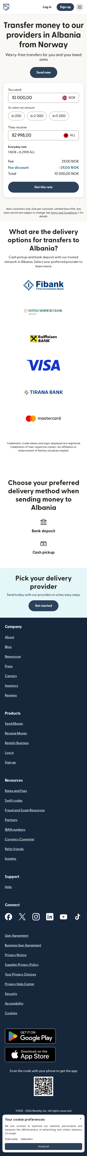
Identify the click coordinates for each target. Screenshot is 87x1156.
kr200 (16, 116)
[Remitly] (6, 7)
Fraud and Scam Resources (25, 810)
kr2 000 (37, 116)
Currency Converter (19, 839)
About (9, 637)
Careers (11, 676)
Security (11, 993)
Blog (8, 647)
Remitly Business (17, 743)
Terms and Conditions (65, 213)
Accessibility (14, 1003)
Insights (10, 858)
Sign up (65, 7)
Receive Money (16, 733)
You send (14, 89)
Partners (11, 820)
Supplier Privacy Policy (22, 964)
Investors (11, 685)
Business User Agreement (23, 945)
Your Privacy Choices (20, 974)
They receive (17, 127)
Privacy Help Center (19, 984)
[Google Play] (30, 1036)
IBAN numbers (15, 829)
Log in (47, 7)
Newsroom (13, 656)
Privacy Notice (16, 955)
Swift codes (13, 800)
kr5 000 (59, 116)
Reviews (11, 695)
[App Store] (30, 1054)
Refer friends (14, 849)
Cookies (11, 1013)
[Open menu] (80, 7)
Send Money (14, 723)
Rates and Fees (16, 791)
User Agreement (16, 935)
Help (8, 887)
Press (9, 666)
